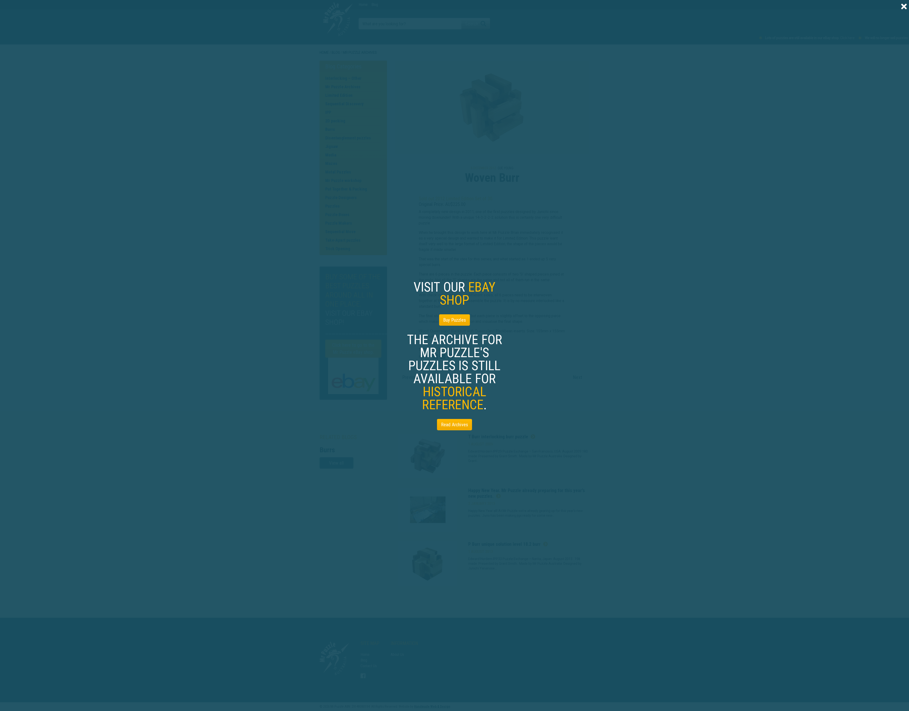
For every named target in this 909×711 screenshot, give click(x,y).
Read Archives (454, 424)
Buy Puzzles (454, 320)
